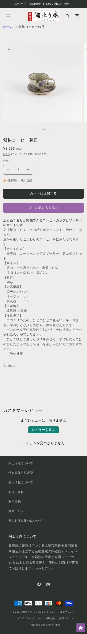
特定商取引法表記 (20, 473)
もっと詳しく (45, 568)
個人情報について (20, 482)
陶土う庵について (20, 463)
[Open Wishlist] (80, 627)
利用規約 (14, 501)
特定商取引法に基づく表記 (45, 625)
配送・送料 (16, 492)
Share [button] (11, 366)
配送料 (6, 154)
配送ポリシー (66, 618)
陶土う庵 (27, 612)
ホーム (8, 27)
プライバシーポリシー (29, 618)
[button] (8, 16)
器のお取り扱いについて (25, 520)
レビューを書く (43, 430)
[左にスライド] (34, 129)
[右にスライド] (52, 129)
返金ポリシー (17, 511)
